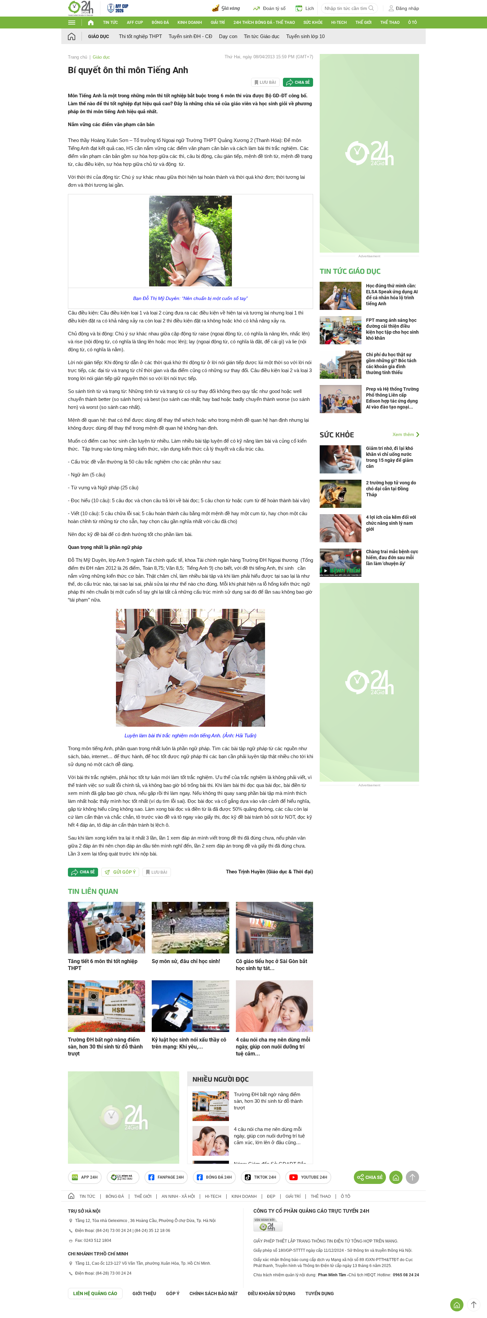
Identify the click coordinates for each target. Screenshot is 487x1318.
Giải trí (218, 22)
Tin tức (110, 22)
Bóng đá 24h (219, 1177)
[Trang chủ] (78, 36)
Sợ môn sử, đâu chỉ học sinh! (186, 961)
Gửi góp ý (124, 872)
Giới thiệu (144, 1293)
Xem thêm (403, 434)
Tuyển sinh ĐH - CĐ (190, 36)
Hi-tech (339, 22)
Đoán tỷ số (274, 8)
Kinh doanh (190, 22)
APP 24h (89, 1177)
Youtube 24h (314, 1177)
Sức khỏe (313, 22)
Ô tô (412, 22)
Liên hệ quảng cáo (95, 1293)
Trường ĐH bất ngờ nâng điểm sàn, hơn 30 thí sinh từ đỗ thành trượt (105, 1047)
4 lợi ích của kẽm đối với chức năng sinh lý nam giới (391, 523)
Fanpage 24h (171, 1177)
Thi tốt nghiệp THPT (140, 36)
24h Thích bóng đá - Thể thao (264, 22)
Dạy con (228, 36)
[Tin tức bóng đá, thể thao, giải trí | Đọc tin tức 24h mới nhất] (80, 8)
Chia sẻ (302, 82)
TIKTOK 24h (265, 1177)
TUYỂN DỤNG (319, 1293)
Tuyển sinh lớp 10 (305, 36)
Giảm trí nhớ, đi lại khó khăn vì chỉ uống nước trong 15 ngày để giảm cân (389, 457)
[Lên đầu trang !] (473, 1304)
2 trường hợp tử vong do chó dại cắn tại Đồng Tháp (391, 488)
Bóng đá (160, 22)
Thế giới (363, 22)
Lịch (309, 8)
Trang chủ (77, 57)
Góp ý (173, 1293)
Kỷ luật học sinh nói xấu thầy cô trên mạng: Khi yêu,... (189, 1043)
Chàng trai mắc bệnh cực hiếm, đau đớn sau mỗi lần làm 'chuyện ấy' (392, 557)
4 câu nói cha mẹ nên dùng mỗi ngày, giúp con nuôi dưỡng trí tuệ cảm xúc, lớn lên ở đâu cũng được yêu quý (269, 1136)
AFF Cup (135, 22)
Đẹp (271, 1196)
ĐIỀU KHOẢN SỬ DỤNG (272, 1293)
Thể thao (390, 22)
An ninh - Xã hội (178, 1196)
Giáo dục (98, 36)
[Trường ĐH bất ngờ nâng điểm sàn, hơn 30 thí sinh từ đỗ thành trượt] (106, 1005)
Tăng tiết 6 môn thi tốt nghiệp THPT (102, 964)
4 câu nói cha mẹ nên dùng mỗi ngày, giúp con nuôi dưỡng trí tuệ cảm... (273, 1047)
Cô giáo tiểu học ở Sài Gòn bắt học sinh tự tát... (271, 964)
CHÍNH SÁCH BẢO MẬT (213, 1293)
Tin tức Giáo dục (262, 36)
